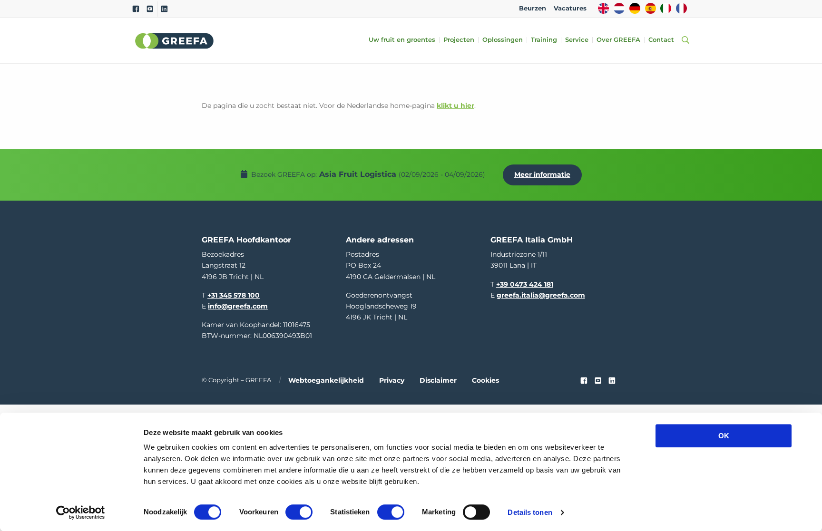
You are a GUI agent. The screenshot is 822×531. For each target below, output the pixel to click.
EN (603, 8)
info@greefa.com (238, 306)
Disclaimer (438, 380)
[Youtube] (150, 9)
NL (619, 8)
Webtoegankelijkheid (326, 380)
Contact (661, 40)
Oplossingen (502, 40)
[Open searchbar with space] (683, 40)
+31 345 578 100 (233, 295)
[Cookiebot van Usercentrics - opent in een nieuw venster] (80, 512)
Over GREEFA (618, 40)
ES (650, 8)
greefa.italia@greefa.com (541, 295)
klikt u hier (455, 105)
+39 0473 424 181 (524, 284)
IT (665, 8)
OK (723, 436)
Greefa (174, 41)
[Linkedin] (164, 9)
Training (544, 40)
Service (576, 40)
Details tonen (530, 512)
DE (634, 8)
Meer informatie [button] (542, 174)
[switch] (299, 512)
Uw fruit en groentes (402, 40)
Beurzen (532, 8)
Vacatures (570, 8)
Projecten (458, 40)
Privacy (391, 380)
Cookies (485, 380)
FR (681, 8)
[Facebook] (136, 9)
